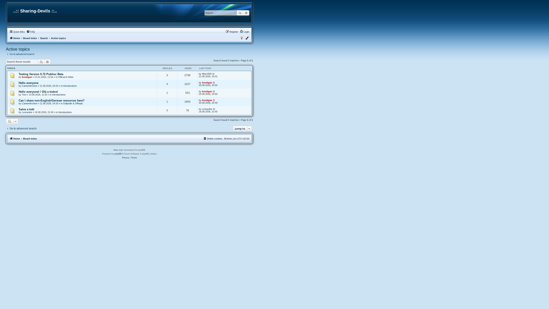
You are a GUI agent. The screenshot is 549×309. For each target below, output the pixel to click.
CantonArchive (29, 86)
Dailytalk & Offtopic (73, 103)
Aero (115, 150)
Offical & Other (66, 77)
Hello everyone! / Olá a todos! (38, 91)
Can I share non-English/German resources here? (51, 100)
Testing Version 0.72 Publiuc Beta (41, 74)
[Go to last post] (213, 74)
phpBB (118, 154)
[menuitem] (30, 31)
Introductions (70, 86)
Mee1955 (207, 74)
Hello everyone (28, 83)
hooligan (27, 77)
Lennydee (27, 112)
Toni (24, 94)
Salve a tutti (26, 109)
